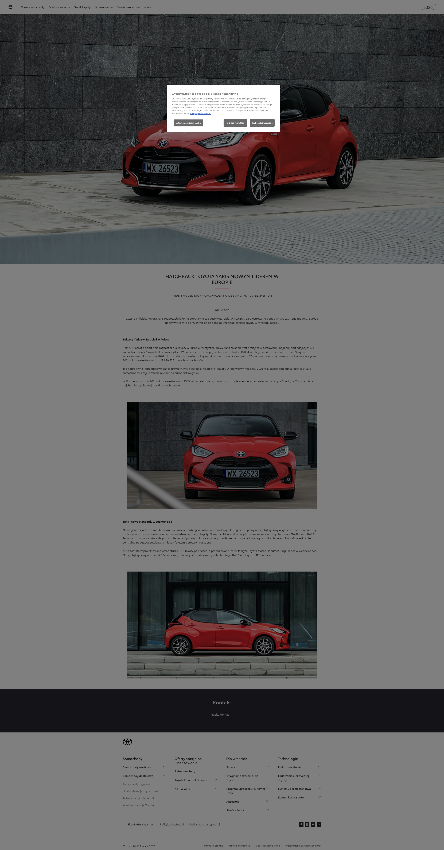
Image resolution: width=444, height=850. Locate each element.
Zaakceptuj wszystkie (262, 122)
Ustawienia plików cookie (188, 122)
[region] (223, 108)
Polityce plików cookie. (200, 113)
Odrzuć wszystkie (235, 122)
